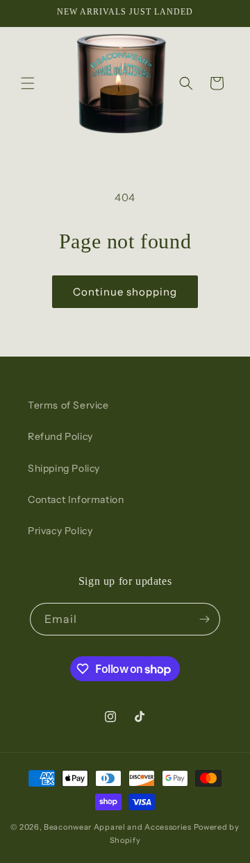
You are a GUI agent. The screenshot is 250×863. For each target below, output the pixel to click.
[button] (27, 83)
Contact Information (76, 499)
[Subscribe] (204, 619)
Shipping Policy (64, 468)
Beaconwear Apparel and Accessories (118, 827)
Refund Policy (60, 436)
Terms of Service (68, 405)
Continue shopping (125, 291)
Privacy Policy (60, 530)
